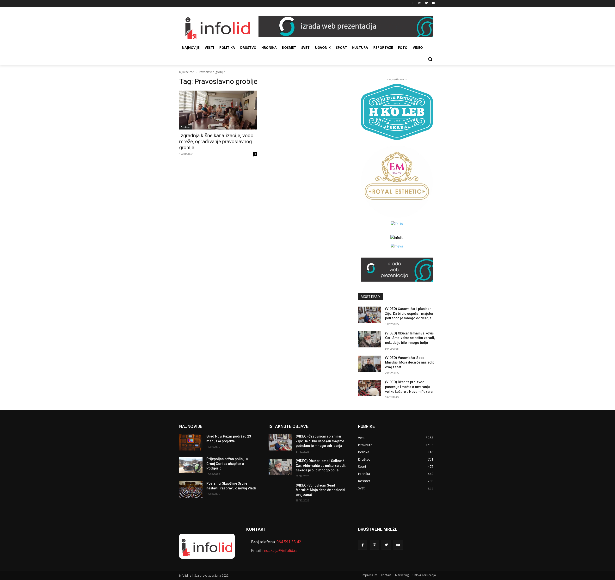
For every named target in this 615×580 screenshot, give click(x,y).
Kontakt (386, 575)
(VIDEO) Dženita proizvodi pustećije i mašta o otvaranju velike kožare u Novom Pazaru (409, 386)
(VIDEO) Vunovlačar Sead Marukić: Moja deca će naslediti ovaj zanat (410, 362)
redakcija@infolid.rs (279, 550)
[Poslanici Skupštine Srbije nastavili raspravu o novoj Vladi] (191, 489)
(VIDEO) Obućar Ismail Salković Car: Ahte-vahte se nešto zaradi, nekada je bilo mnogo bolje (410, 338)
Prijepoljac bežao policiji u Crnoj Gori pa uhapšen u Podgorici (227, 463)
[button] (430, 59)
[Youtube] (433, 3)
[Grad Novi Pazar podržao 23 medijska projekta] (191, 442)
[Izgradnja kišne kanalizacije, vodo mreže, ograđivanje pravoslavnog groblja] (218, 110)
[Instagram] (420, 3)
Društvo (185, 127)
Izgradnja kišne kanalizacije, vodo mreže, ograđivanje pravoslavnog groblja (216, 141)
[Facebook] (413, 3)
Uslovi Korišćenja (424, 575)
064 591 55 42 (289, 541)
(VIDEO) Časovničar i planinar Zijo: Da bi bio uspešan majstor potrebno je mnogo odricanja (409, 313)
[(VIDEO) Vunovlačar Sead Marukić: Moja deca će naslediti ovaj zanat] (369, 364)
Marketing (402, 575)
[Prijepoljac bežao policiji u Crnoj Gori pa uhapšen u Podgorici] (191, 465)
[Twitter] (426, 3)
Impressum (369, 575)
